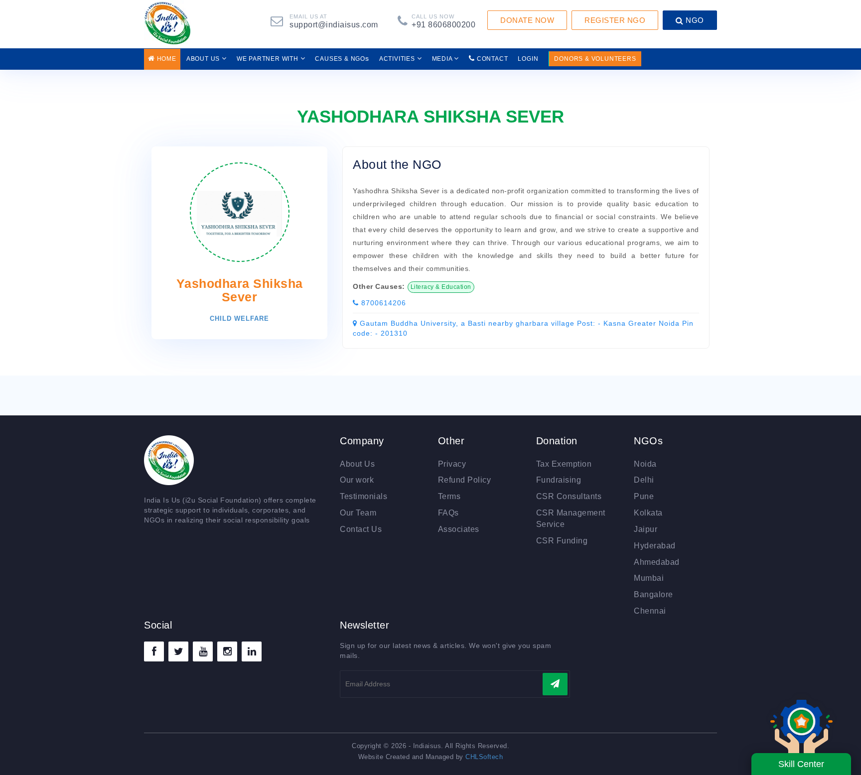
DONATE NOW (527, 20)
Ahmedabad (657, 562)
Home (165, 58)
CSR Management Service (570, 518)
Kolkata (648, 513)
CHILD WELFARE (239, 318)
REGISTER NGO (614, 20)
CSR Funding (562, 540)
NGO (694, 20)
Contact (491, 58)
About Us (204, 58)
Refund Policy (464, 480)
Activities (398, 58)
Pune (644, 496)
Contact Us (361, 529)
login (528, 58)
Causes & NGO (342, 58)
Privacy (452, 464)
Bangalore (653, 594)
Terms (449, 496)
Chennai (650, 611)
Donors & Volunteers (595, 58)
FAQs (448, 513)
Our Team (358, 513)
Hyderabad (655, 545)
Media (443, 58)
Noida (645, 464)
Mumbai (649, 578)
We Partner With (268, 58)
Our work (357, 480)
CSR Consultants (569, 496)
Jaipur (645, 529)
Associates (458, 529)
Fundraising (558, 480)
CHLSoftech (484, 757)
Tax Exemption (564, 464)
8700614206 (382, 303)
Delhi (644, 480)
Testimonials (363, 496)
